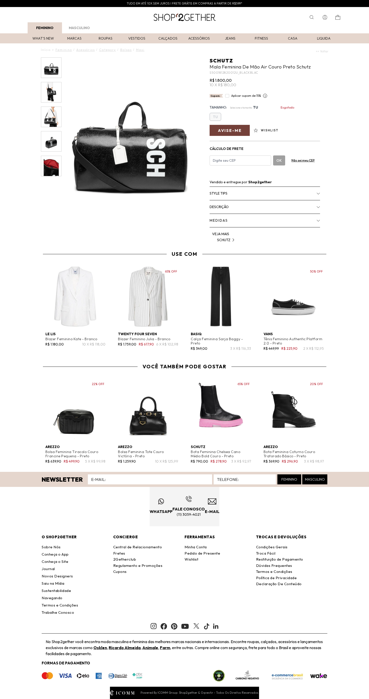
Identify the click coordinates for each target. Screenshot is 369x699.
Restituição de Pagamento (279, 559)
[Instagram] (154, 626)
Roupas (105, 38)
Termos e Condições (60, 605)
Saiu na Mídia (53, 583)
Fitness (261, 38)
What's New (43, 38)
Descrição (219, 207)
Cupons (120, 571)
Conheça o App (55, 554)
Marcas (74, 38)
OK (279, 160)
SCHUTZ (221, 60)
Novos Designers (57, 576)
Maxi (140, 50)
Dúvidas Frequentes (274, 565)
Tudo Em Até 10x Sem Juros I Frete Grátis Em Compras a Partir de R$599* (184, 3)
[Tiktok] (206, 626)
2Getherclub (124, 559)
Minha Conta (195, 547)
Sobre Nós (51, 547)
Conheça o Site (55, 561)
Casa (292, 38)
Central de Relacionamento (137, 547)
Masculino (79, 28)
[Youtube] (185, 626)
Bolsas (126, 50)
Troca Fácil (266, 553)
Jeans (230, 38)
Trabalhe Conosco (58, 612)
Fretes (119, 553)
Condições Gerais (272, 547)
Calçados (167, 38)
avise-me (230, 130)
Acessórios (199, 38)
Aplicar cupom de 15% (246, 96)
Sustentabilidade (56, 590)
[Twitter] (196, 626)
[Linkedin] (216, 626)
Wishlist (191, 559)
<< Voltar (322, 51)
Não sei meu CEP (303, 160)
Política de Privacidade (276, 577)
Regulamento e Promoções (138, 565)
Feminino (44, 28)
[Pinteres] (174, 626)
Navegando (52, 597)
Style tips (218, 193)
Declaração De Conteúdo (279, 583)
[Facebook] (163, 626)
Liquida (324, 38)
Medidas (219, 220)
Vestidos (136, 38)
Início (46, 50)
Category (107, 50)
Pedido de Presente (202, 553)
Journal (48, 568)
